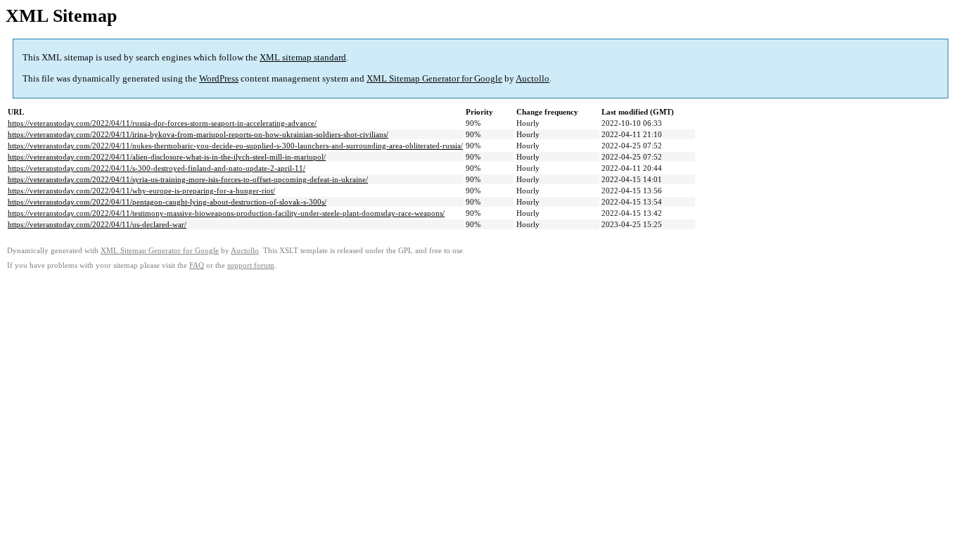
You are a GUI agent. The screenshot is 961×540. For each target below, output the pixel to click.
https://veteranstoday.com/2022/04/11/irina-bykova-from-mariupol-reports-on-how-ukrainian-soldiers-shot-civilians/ (198, 134)
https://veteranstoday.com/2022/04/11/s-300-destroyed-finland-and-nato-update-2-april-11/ (156, 168)
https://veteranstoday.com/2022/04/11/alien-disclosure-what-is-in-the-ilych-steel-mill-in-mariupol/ (167, 157)
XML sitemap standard (303, 57)
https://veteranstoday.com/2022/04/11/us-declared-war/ (97, 224)
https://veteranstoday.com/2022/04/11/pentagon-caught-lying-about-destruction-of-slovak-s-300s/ (167, 202)
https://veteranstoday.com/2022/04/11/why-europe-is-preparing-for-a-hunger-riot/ (141, 190)
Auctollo (532, 78)
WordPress (218, 78)
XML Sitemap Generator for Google (434, 78)
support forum (250, 265)
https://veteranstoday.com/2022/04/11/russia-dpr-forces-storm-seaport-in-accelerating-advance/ (162, 123)
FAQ (196, 265)
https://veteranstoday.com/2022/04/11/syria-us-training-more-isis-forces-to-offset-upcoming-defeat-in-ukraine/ (188, 179)
